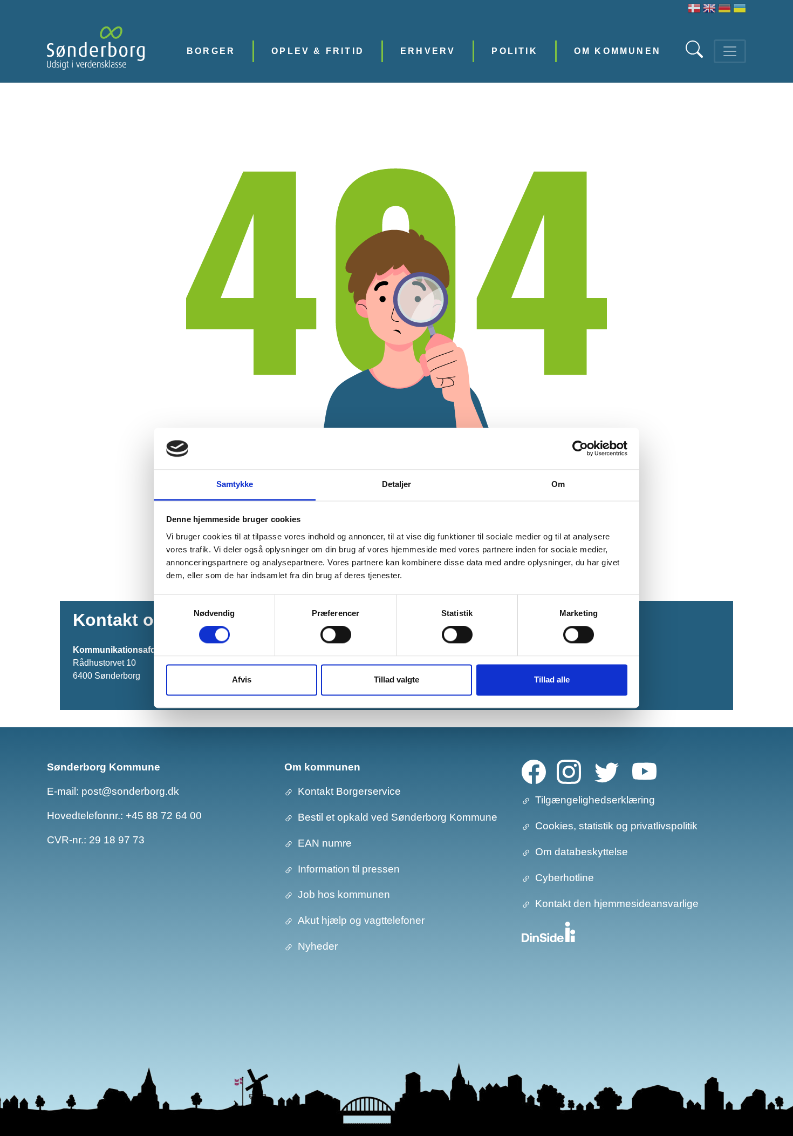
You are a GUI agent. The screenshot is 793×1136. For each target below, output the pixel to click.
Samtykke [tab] (235, 484)
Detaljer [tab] (397, 484)
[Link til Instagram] (569, 771)
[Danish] (694, 9)
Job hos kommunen (344, 894)
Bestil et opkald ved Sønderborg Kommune (397, 817)
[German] (724, 9)
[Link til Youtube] (644, 771)
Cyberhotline (564, 877)
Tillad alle (552, 679)
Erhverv (427, 51)
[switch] (335, 635)
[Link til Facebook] (534, 771)
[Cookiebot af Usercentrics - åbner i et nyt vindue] (580, 449)
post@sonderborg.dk (130, 791)
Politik (514, 51)
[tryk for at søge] (695, 54)
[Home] (96, 51)
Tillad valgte (396, 679)
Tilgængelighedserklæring (595, 800)
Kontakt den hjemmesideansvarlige (617, 903)
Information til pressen (349, 869)
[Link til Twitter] (606, 771)
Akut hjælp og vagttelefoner (361, 920)
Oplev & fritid (317, 51)
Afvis (241, 679)
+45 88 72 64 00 (164, 815)
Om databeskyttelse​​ (581, 851)
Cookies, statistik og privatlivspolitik (616, 825)
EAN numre (325, 843)
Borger (211, 51)
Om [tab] (558, 484)
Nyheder (318, 946)
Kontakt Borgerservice (349, 791)
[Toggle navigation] (730, 51)
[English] (709, 9)
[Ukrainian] (739, 9)
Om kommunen (617, 51)
